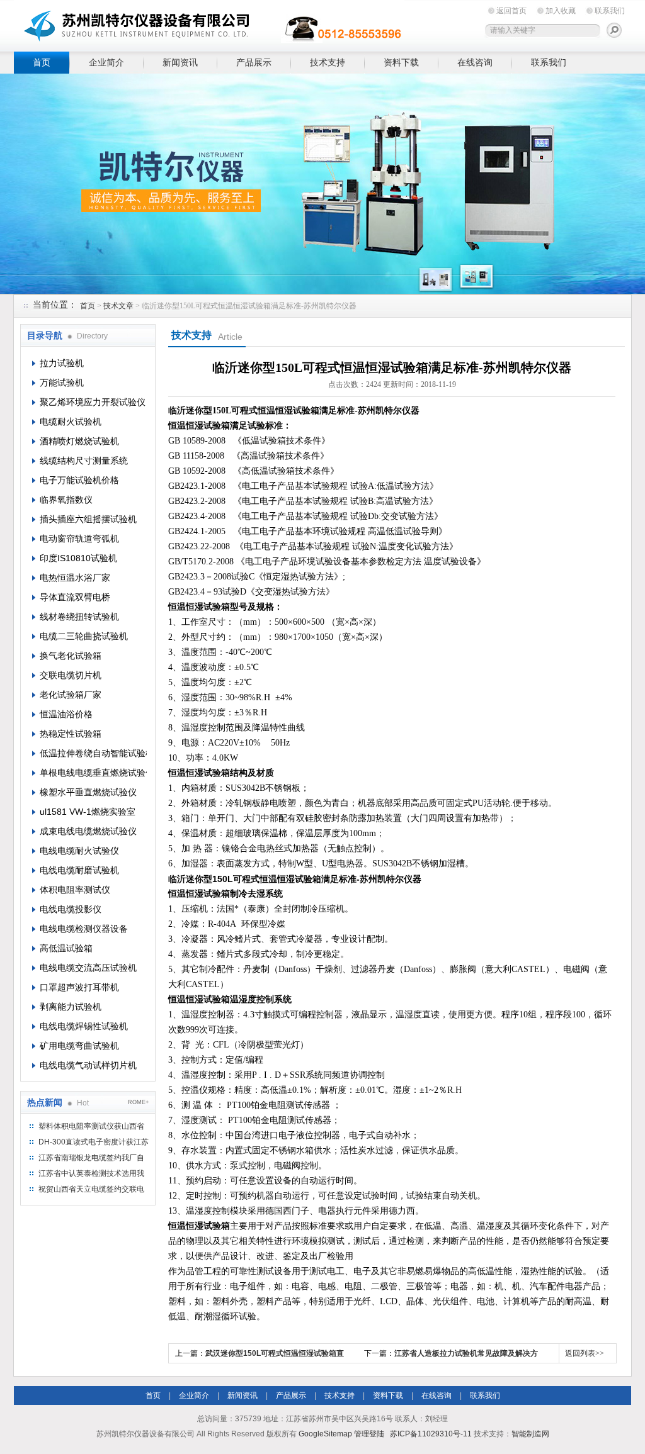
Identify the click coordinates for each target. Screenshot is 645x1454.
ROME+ (138, 1102)
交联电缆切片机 (70, 675)
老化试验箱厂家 (70, 695)
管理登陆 (369, 1433)
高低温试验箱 (66, 948)
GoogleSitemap (325, 1433)
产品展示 (253, 62)
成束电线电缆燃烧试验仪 (88, 831)
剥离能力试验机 (70, 1007)
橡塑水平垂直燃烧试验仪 (88, 792)
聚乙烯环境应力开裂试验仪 (93, 402)
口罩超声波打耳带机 (79, 987)
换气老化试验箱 (70, 656)
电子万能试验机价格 (79, 480)
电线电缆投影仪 (70, 909)
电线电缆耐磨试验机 (79, 870)
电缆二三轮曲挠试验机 (84, 636)
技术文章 (118, 305)
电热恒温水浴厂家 (75, 578)
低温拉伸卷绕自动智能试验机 (93, 753)
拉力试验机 (62, 363)
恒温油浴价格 (66, 714)
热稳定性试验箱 (70, 734)
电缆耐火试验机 (70, 422)
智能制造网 (530, 1433)
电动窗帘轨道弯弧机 (79, 539)
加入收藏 (560, 10)
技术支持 (327, 62)
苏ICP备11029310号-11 (431, 1433)
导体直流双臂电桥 (75, 597)
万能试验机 (62, 382)
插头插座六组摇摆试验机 (88, 519)
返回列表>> (584, 1353)
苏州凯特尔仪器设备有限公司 (209, 23)
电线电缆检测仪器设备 (84, 929)
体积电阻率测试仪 (75, 890)
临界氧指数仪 (66, 500)
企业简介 (106, 62)
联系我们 (610, 10)
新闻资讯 (180, 62)
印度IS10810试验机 (78, 558)
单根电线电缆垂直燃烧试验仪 (93, 773)
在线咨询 (475, 62)
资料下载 (401, 62)
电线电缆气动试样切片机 (88, 1065)
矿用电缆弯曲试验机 (79, 1046)
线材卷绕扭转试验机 (79, 617)
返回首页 (511, 10)
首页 (41, 62)
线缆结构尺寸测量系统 (84, 461)
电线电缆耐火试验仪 (79, 851)
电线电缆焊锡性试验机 (84, 1026)
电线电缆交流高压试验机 (88, 968)
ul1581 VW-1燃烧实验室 (87, 812)
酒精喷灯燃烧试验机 (79, 441)
